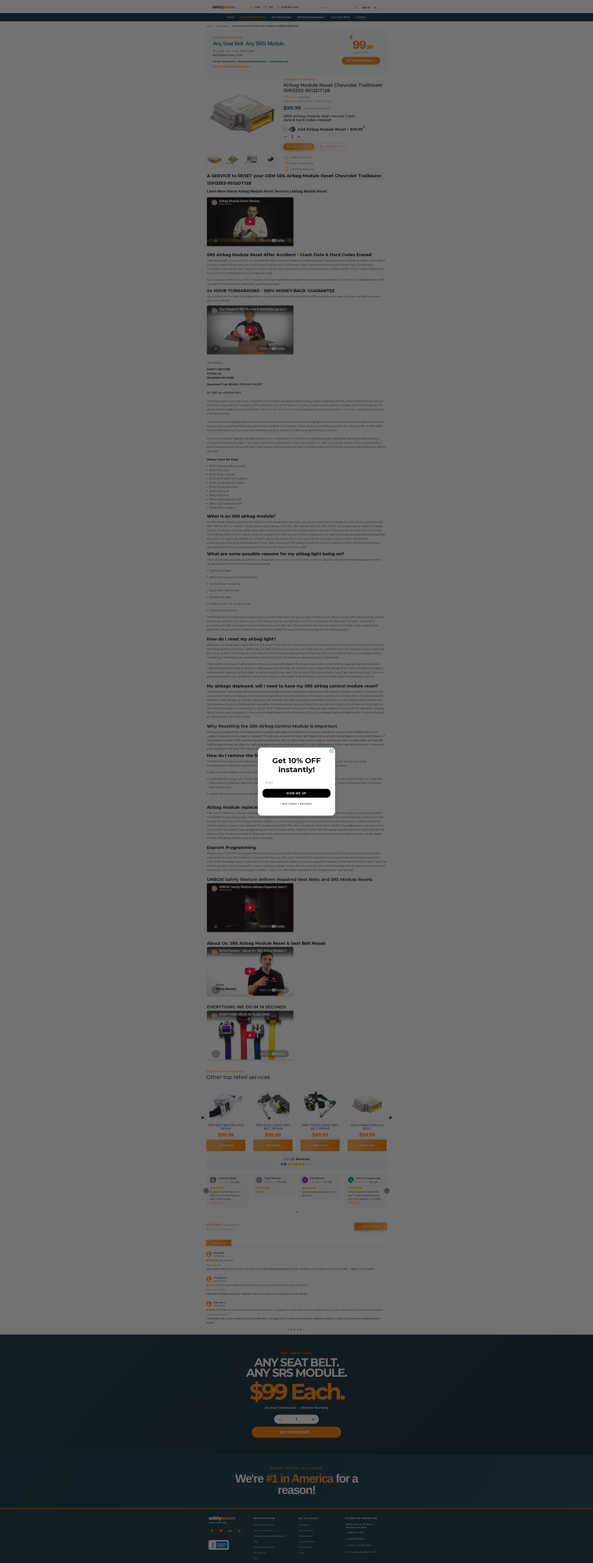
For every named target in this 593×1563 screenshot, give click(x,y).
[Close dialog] (332, 751)
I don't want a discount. (297, 804)
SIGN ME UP (296, 793)
